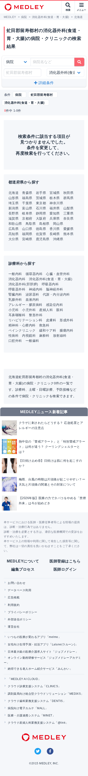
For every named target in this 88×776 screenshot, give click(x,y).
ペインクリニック (22, 330)
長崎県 (55, 234)
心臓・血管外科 (58, 274)
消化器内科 (16, 279)
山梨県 (68, 208)
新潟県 (13, 208)
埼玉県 (13, 203)
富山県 (27, 208)
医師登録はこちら (65, 561)
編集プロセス (22, 569)
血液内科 (32, 299)
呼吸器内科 (50, 284)
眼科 (59, 310)
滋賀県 (13, 218)
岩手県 (41, 193)
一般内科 (15, 274)
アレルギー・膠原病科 (25, 305)
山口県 (27, 229)
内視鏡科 (29, 335)
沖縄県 (58, 239)
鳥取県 (31, 223)
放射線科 (60, 335)
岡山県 (58, 223)
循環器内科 (34, 274)
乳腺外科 (15, 299)
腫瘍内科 (66, 330)
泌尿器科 (32, 294)
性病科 (13, 335)
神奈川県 (56, 203)
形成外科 (66, 320)
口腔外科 (15, 341)
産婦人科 (46, 310)
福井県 (55, 208)
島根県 (44, 223)
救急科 (44, 325)
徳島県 (41, 229)
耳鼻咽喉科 (16, 315)
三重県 (68, 213)
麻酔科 (44, 335)
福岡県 (27, 234)
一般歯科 (32, 341)
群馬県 (68, 198)
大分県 (13, 239)
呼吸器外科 (16, 289)
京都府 (27, 218)
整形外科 (35, 315)
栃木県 (55, 198)
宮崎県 (27, 239)
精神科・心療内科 (22, 325)
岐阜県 (27, 213)
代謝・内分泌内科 (56, 294)
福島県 (27, 198)
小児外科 (29, 310)
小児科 (13, 310)
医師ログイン (65, 569)
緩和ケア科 (47, 330)
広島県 (13, 229)
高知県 (13, 234)
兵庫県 (55, 218)
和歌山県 (15, 223)
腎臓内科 (15, 294)
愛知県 (55, 213)
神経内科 (35, 289)
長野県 (13, 213)
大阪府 (41, 218)
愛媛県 (68, 229)
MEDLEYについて (23, 561)
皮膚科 (51, 320)
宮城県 (55, 193)
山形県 (13, 198)
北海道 (13, 193)
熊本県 (68, 234)
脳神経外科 (54, 289)
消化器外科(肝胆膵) (23, 284)
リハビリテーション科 (25, 320)
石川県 (41, 208)
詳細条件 (46, 83)
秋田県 (68, 193)
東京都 (41, 203)
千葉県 (27, 203)
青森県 (27, 193)
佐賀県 (41, 234)
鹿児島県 (43, 239)
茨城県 (41, 198)
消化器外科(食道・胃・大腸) (50, 279)
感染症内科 (54, 305)
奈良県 (68, 218)
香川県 (55, 229)
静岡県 (41, 213)
